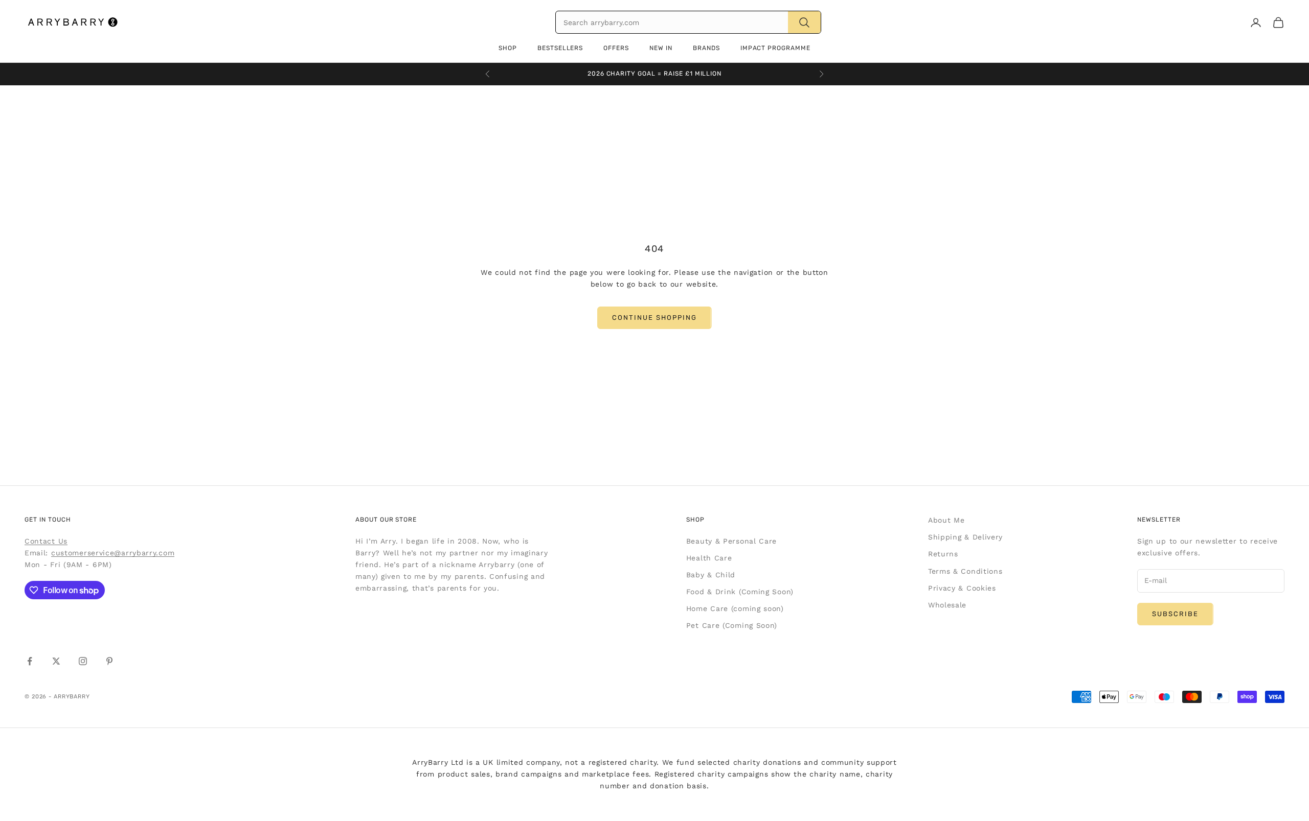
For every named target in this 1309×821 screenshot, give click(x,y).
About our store (386, 519)
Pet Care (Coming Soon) (731, 625)
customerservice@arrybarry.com (112, 553)
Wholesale (947, 605)
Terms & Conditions (965, 571)
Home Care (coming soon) (735, 608)
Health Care (709, 558)
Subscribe (1175, 614)
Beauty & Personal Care (731, 541)
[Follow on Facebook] (30, 661)
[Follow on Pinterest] (109, 661)
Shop (508, 48)
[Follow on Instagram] (83, 661)
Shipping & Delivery (965, 537)
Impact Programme (775, 48)
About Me (946, 520)
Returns (943, 554)
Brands (706, 48)
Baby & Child (710, 575)
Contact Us (46, 541)
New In (660, 48)
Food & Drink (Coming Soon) (740, 592)
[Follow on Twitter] (56, 661)
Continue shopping (654, 317)
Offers (616, 48)
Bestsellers (560, 48)
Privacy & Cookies (962, 588)
